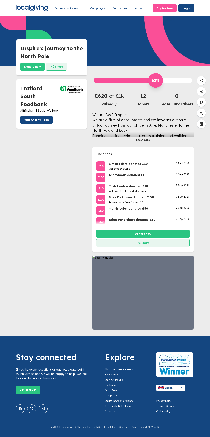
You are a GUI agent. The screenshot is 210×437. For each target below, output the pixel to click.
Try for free (165, 8)
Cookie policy (163, 411)
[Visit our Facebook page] (20, 408)
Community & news (66, 8)
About (139, 8)
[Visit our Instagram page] (43, 408)
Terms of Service (165, 406)
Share (59, 66)
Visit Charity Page (36, 119)
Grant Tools (111, 390)
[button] (109, 99)
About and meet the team (119, 369)
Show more (143, 140)
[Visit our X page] (31, 408)
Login (186, 8)
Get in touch (28, 389)
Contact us (111, 411)
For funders (120, 8)
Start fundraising (114, 379)
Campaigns (97, 8)
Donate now (32, 66)
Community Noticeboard (118, 406)
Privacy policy (163, 400)
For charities (111, 374)
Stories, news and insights (119, 400)
